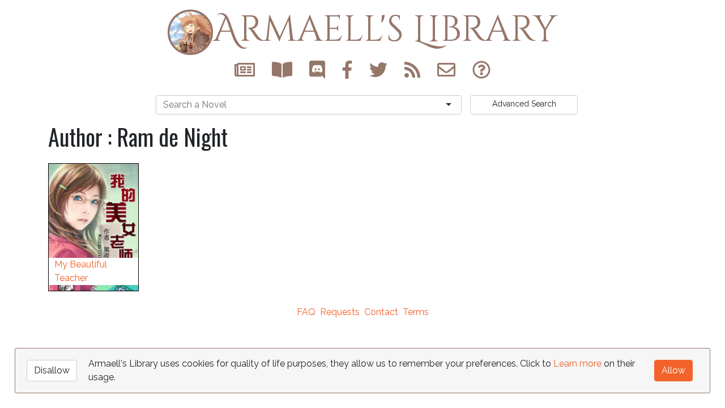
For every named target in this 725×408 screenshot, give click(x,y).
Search (524, 103)
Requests (340, 312)
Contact (381, 312)
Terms (416, 312)
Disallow (52, 370)
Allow (673, 370)
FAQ (306, 312)
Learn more (577, 363)
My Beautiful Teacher (80, 271)
